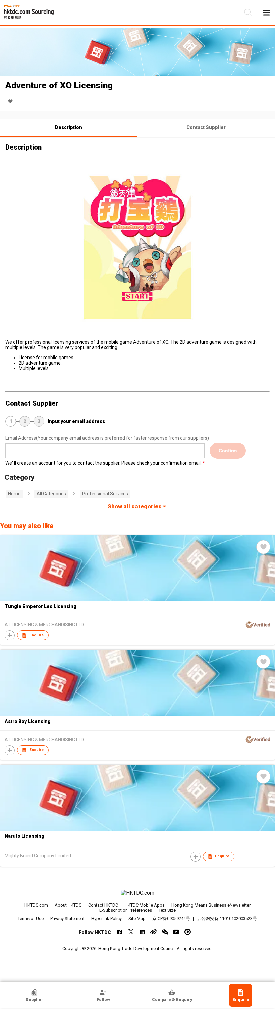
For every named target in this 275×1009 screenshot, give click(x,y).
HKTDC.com (36, 905)
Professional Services (105, 493)
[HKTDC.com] (137, 893)
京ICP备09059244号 (171, 918)
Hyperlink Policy (106, 918)
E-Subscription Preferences (125, 910)
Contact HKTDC (103, 905)
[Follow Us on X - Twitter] (130, 932)
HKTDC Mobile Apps (145, 905)
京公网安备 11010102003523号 (227, 918)
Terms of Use (31, 918)
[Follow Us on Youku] (187, 932)
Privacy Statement (67, 918)
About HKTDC (68, 905)
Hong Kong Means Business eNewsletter (211, 905)
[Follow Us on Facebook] (119, 932)
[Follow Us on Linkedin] (142, 932)
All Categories (51, 493)
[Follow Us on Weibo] (153, 932)
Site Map (137, 918)
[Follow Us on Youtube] (176, 932)
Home (14, 493)
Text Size (167, 910)
